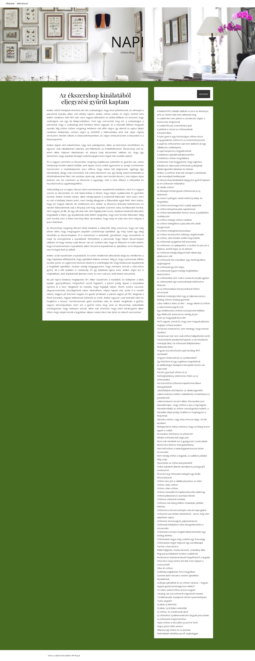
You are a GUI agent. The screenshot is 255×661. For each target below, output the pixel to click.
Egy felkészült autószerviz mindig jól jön (177, 314)
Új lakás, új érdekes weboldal (172, 608)
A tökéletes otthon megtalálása (173, 158)
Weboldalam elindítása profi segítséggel (177, 633)
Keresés (203, 93)
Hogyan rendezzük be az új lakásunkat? (177, 357)
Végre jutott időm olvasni (170, 626)
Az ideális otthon (165, 187)
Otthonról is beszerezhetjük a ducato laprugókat (181, 510)
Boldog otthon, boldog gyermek (173, 299)
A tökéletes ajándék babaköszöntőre (175, 154)
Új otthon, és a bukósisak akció (172, 611)
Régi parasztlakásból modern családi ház (177, 553)
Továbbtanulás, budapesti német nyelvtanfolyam (182, 597)
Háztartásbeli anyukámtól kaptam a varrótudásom (182, 339)
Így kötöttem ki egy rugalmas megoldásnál (178, 361)
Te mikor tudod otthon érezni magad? (176, 589)
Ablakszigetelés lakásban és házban (175, 169)
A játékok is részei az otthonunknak (175, 129)
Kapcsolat (22, 3)
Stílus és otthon (165, 568)
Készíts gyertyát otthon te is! (172, 372)
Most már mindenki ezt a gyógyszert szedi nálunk (182, 441)
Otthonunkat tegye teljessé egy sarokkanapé (180, 542)
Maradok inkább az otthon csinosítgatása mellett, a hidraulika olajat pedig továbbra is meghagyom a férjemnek (183, 412)
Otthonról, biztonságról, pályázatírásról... (177, 521)
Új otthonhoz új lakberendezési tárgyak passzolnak (183, 615)
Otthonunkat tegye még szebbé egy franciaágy (181, 539)
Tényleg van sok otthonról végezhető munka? (180, 593)
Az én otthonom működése (171, 183)
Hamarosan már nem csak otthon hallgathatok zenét (183, 335)
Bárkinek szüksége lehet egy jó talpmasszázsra (181, 296)
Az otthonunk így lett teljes (170, 267)
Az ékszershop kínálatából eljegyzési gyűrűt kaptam (183, 179)
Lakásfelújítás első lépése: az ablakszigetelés (180, 390)
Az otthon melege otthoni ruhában (174, 219)
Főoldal (10, 3)
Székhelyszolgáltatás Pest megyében (176, 571)
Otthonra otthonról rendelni (171, 499)
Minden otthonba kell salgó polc (173, 437)
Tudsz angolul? (164, 600)
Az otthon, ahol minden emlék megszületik (178, 237)
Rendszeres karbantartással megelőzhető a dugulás (183, 557)
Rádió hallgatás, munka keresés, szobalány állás (181, 549)
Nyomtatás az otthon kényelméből (174, 462)
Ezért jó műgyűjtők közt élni (171, 317)
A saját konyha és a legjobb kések (174, 150)
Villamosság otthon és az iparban (174, 629)
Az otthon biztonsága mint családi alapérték (179, 205)
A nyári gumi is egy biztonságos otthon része (180, 136)
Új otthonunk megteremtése (171, 618)
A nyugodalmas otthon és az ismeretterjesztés (181, 140)
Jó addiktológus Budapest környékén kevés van (181, 364)
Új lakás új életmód (166, 604)
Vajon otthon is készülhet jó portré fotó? (177, 622)
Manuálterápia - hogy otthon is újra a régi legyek (181, 404)
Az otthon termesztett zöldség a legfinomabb (180, 234)
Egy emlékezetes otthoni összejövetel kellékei (180, 310)
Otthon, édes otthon (167, 484)
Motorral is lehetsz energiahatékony (175, 444)
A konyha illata (164, 132)
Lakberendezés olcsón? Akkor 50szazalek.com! (180, 401)
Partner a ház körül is (167, 546)
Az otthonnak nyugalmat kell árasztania (176, 241)
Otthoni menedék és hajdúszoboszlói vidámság (181, 491)
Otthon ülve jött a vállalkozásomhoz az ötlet (179, 481)
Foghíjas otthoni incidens (169, 325)
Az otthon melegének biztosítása (174, 230)
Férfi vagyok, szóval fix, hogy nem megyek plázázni (183, 321)
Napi (127, 41)
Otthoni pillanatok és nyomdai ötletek (176, 495)
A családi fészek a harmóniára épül (174, 125)
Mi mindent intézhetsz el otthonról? (175, 433)
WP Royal (75, 655)
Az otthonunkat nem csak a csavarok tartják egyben (183, 277)
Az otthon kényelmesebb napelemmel (176, 209)
